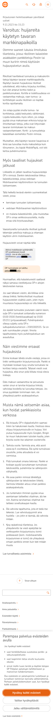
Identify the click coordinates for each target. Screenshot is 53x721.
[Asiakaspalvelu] (33, 4)
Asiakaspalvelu (9, 603)
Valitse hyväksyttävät (26, 700)
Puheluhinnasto (9, 629)
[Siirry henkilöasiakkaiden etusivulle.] (5, 4)
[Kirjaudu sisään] (40, 4)
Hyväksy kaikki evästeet (26, 692)
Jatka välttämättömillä (26, 708)
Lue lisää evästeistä (11, 716)
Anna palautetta (9, 609)
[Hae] (27, 4)
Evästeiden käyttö (10, 616)
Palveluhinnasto (9, 622)
